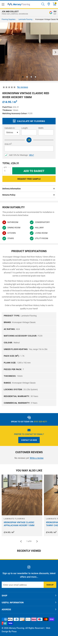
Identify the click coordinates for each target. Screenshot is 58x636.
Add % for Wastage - (21, 155)
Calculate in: (10, 128)
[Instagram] (29, 567)
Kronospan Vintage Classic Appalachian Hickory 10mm (19, 524)
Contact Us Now (29, 440)
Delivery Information (11, 189)
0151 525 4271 (40, 421)
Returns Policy (8, 195)
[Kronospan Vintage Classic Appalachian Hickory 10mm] (22, 495)
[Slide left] (21, 541)
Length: (24, 128)
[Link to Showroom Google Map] (49, 4)
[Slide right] (37, 541)
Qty (5, 167)
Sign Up (49, 585)
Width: (41, 128)
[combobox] (43, 4)
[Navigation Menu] (3, 4)
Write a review (37, 458)
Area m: (8, 144)
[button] (54, 4)
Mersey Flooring (19, 4)
